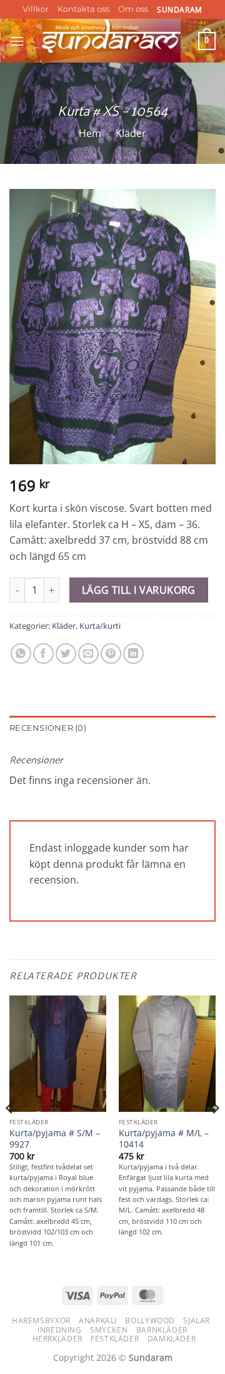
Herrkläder (57, 1338)
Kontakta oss (83, 9)
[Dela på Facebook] (43, 653)
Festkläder (115, 1338)
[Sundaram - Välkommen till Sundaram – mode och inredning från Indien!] (111, 41)
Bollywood (150, 1320)
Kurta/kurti (100, 625)
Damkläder (172, 1338)
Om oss (133, 9)
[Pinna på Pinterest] (111, 653)
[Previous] (10, 1133)
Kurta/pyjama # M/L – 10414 (164, 1138)
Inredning (60, 1330)
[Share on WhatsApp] (21, 653)
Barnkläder (162, 1330)
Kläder (131, 133)
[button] (16, 41)
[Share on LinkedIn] (133, 653)
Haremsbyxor (41, 1320)
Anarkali (98, 1320)
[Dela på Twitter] (66, 653)
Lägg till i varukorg (139, 590)
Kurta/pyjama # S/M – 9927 (54, 1138)
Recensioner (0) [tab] (47, 728)
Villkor (35, 9)
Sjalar (196, 1320)
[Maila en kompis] (88, 653)
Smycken (109, 1330)
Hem (90, 133)
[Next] (215, 1133)
